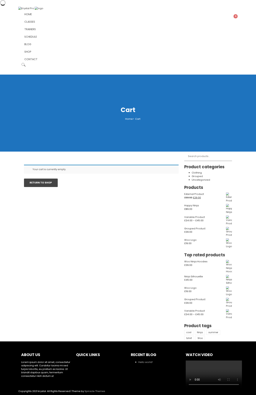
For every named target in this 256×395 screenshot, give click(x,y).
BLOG (27, 44)
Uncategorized (201, 180)
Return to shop (41, 182)
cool (188, 332)
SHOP (27, 52)
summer (213, 332)
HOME (28, 14)
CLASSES (29, 22)
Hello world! (145, 362)
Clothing (197, 172)
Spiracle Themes (95, 391)
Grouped (197, 176)
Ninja (200, 332)
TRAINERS (30, 29)
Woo (200, 338)
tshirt (189, 338)
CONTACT (30, 59)
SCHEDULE (30, 37)
